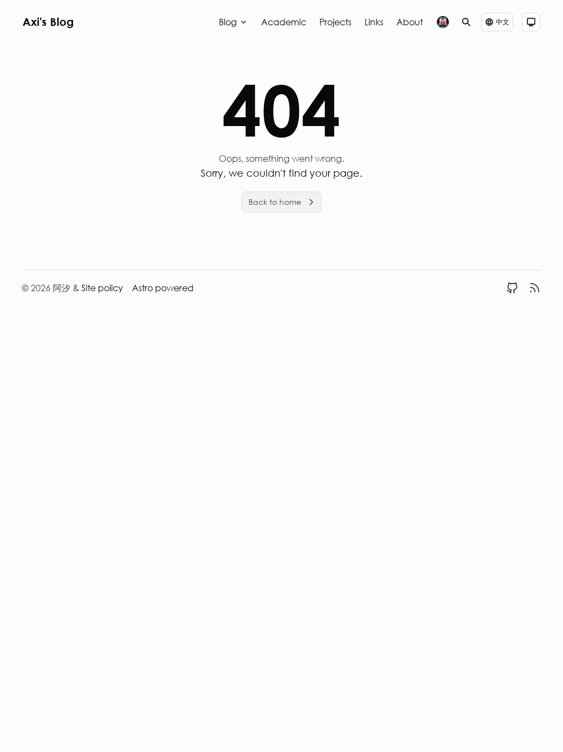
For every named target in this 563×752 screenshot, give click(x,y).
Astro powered (163, 287)
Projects (335, 22)
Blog (228, 22)
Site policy (102, 287)
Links (374, 22)
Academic (283, 22)
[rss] (534, 288)
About (409, 22)
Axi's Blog (48, 21)
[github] (512, 288)
